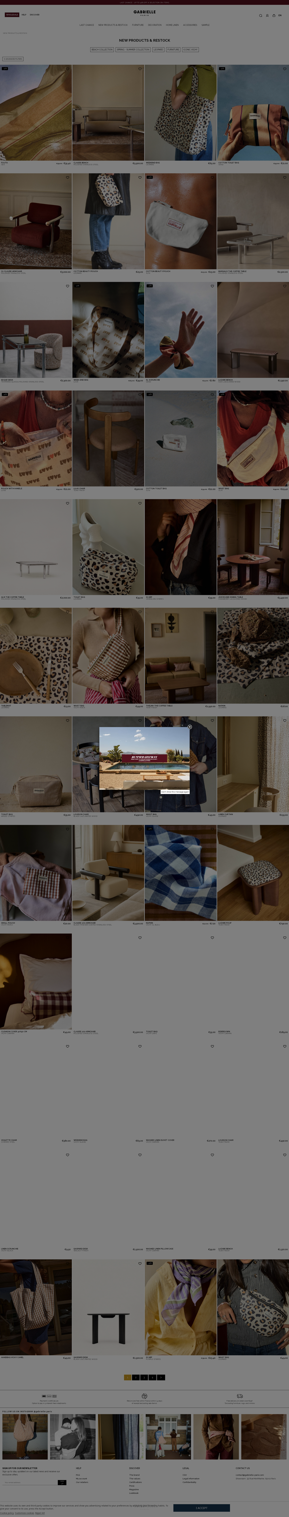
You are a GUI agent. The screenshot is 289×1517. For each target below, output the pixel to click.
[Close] (189, 727)
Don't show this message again (175, 792)
